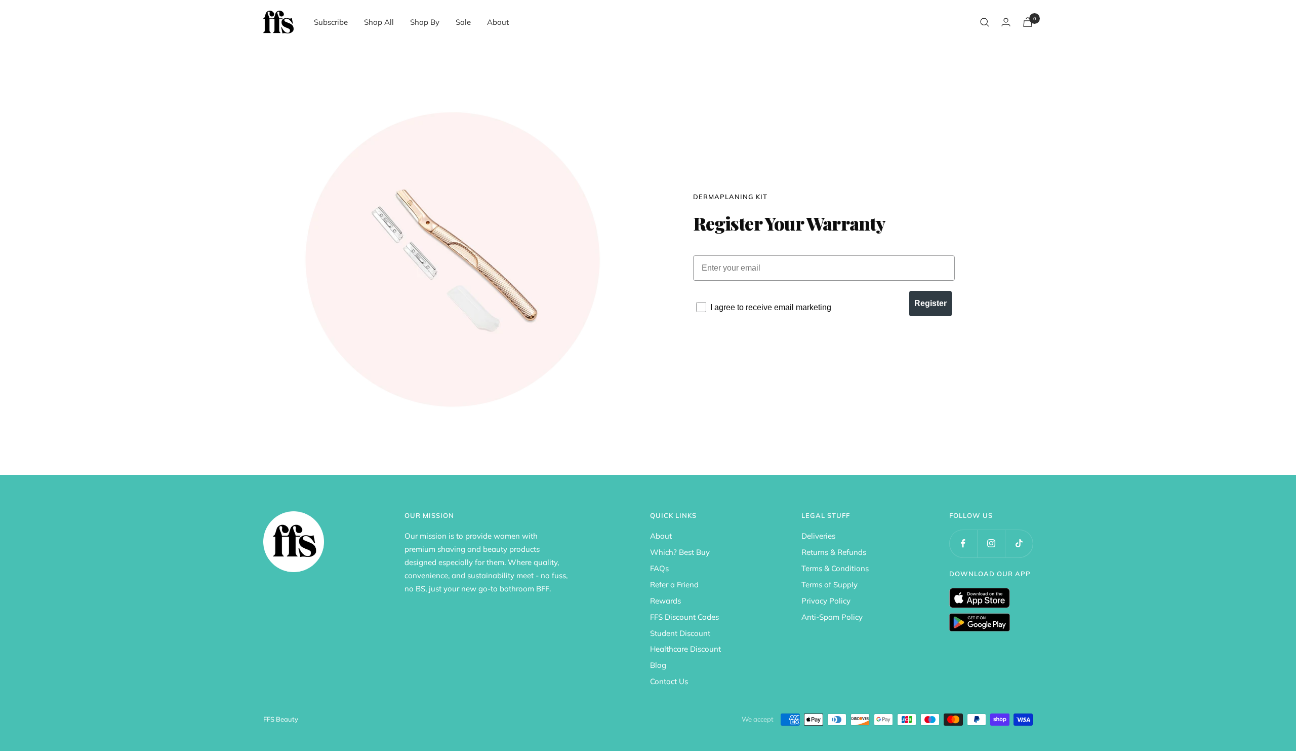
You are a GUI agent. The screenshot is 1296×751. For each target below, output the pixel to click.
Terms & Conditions (835, 568)
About (498, 22)
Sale (463, 22)
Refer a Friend (674, 584)
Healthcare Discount (685, 649)
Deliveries (818, 536)
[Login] (1005, 22)
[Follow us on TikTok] (1019, 543)
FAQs (659, 568)
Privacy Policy (825, 601)
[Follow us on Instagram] (991, 543)
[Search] (984, 22)
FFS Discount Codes (684, 617)
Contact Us (669, 681)
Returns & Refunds (833, 552)
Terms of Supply (829, 584)
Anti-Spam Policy (832, 617)
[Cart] (1028, 22)
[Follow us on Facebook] (963, 543)
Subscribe (331, 22)
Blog (658, 665)
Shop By (424, 22)
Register (930, 303)
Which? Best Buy (680, 552)
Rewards (665, 601)
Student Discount (680, 633)
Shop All (379, 22)
